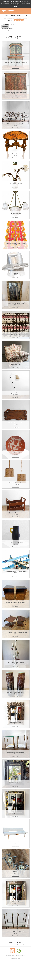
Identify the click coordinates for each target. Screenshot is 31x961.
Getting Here (9, 18)
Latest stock (5, 26)
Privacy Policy (16, 4)
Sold (25, 15)
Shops (13, 15)
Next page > (26, 33)
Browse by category (7, 28)
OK (15, 6)
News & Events (21, 18)
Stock (19, 15)
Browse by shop (6, 30)
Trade (9, 20)
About (6, 15)
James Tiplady (17, 958)
